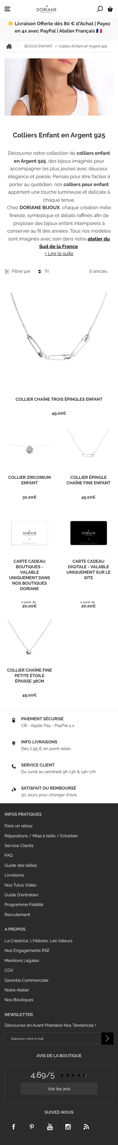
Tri (46, 271)
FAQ (9, 855)
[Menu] (7, 9)
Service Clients (19, 845)
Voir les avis (59, 1089)
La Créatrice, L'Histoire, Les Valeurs (38, 941)
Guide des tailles (21, 865)
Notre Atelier (17, 990)
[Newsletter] (107, 1039)
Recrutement (17, 914)
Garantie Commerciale (26, 980)
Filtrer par (21, 271)
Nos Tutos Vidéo (20, 885)
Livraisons (14, 875)
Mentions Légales (22, 960)
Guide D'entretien (21, 895)
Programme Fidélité (24, 904)
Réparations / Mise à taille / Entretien (41, 836)
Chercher (100, 8)
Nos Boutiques (19, 1000)
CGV (9, 970)
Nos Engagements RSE (27, 950)
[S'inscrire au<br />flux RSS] (86, 1127)
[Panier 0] (110, 9)
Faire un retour (19, 826)
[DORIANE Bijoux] (47, 9)
